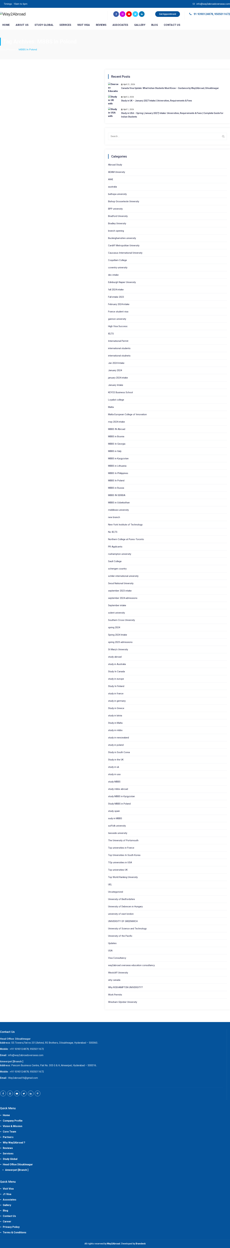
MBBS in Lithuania (117, 465)
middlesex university (118, 510)
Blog (154, 24)
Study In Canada (116, 671)
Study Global (44, 24)
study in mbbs (115, 730)
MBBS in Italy (114, 451)
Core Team (9, 1131)
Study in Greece (116, 708)
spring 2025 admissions (120, 642)
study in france (115, 693)
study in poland (116, 745)
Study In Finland (116, 686)
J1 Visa (7, 1194)
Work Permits (115, 994)
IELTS (111, 333)
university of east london (121, 913)
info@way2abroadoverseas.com (213, 4)
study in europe (116, 678)
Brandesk (141, 1243)
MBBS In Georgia (116, 443)
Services (65, 24)
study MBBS (114, 781)
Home (6, 24)
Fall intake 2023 (116, 297)
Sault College (115, 561)
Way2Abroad (113, 1243)
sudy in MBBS (115, 818)
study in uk (113, 767)
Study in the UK (116, 759)
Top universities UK (118, 869)
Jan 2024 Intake (116, 363)
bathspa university (117, 194)
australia (112, 186)
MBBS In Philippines (118, 473)
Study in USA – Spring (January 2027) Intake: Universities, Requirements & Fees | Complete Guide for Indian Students (172, 115)
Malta (111, 407)
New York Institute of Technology (125, 524)
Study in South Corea (119, 752)
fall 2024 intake (116, 289)
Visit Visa (83, 24)
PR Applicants (115, 546)
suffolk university (117, 825)
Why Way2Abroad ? (14, 1142)
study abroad (115, 656)
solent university (116, 612)
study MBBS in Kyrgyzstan (121, 796)
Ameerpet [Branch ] (16, 1169)
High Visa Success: (118, 326)
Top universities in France (121, 847)
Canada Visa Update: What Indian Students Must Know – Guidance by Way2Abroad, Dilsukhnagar (170, 88)
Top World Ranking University (123, 877)
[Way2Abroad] (13, 14)
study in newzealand (118, 737)
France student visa (118, 311)
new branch (114, 517)
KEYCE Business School (120, 392)
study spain (114, 811)
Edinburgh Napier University (122, 282)
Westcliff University (118, 972)
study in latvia (115, 715)
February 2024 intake (118, 304)
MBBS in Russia (116, 487)
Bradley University (117, 223)
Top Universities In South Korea (124, 855)
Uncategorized (115, 891)
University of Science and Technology (127, 928)
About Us (22, 24)
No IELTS (112, 532)
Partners (8, 1137)
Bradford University (118, 216)
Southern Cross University (121, 620)
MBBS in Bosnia (116, 436)
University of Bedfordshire (121, 899)
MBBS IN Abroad (116, 429)
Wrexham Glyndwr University (122, 1002)
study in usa (114, 774)
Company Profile (13, 1120)
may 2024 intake (116, 421)
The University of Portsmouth (123, 840)
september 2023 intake (120, 590)
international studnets (119, 355)
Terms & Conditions (14, 1232)
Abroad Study (115, 164)
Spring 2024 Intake (117, 634)
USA (110, 950)
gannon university (117, 319)
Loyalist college (116, 399)
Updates (112, 943)
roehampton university (119, 554)
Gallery (139, 24)
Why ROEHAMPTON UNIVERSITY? (125, 987)
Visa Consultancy (117, 958)
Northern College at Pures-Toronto (126, 539)
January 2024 (115, 370)
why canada (114, 980)
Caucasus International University (125, 252)
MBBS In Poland (116, 480)
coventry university (117, 267)
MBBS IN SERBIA (116, 495)
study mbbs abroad (118, 789)
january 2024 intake (118, 377)
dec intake (113, 274)
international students (119, 348)
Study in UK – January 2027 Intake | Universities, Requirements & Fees (156, 100)
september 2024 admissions (122, 598)
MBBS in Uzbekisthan (119, 502)
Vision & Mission (12, 1126)
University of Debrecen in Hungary (125, 906)
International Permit (118, 341)
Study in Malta (115, 723)
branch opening (116, 230)
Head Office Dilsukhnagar (18, 1164)
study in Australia (117, 664)
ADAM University (116, 172)
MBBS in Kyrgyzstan (118, 458)
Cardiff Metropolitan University (123, 245)
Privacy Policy (11, 1226)
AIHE (110, 179)
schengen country (117, 568)
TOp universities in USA (120, 862)
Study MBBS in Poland (119, 803)
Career (7, 1221)
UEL (110, 884)
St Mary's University (118, 649)
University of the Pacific (120, 936)
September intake (117, 605)
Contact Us (172, 24)
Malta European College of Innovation (127, 414)
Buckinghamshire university (122, 238)
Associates (120, 24)
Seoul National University (120, 583)
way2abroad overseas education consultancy (131, 965)
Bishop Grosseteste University (123, 201)
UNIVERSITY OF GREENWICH (123, 921)
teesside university (117, 833)
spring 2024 (114, 627)
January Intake (115, 385)
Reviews (101, 24)
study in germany (117, 700)
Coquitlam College (117, 260)
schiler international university (123, 576)
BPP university (115, 208)
